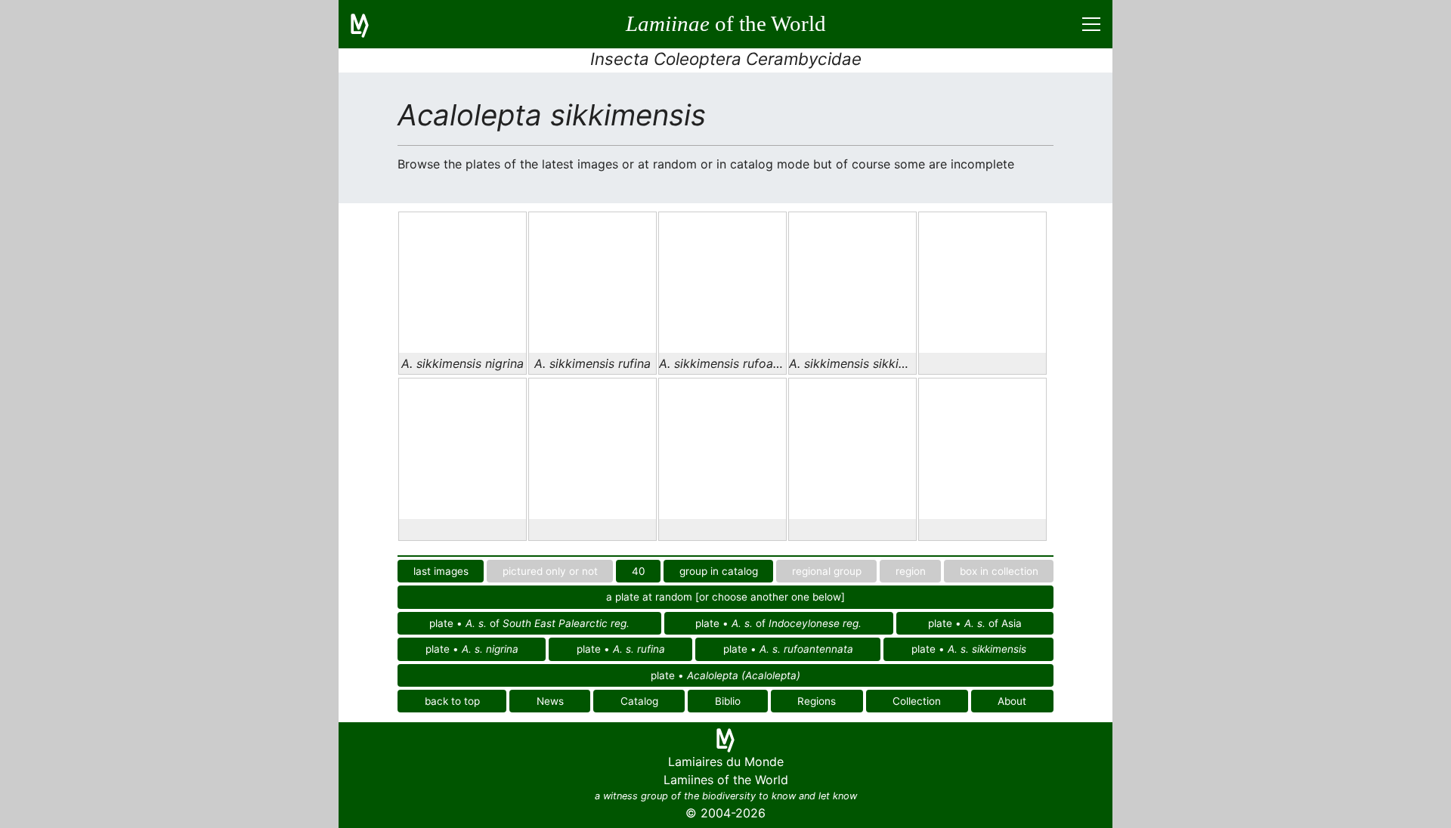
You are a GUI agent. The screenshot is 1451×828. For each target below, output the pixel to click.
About (1012, 701)
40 (638, 571)
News (550, 701)
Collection (917, 701)
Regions (816, 701)
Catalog (639, 701)
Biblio (728, 701)
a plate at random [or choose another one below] (725, 597)
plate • (471, 649)
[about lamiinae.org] (369, 24)
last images (441, 571)
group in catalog (718, 571)
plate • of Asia (975, 623)
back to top (452, 701)
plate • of (529, 623)
